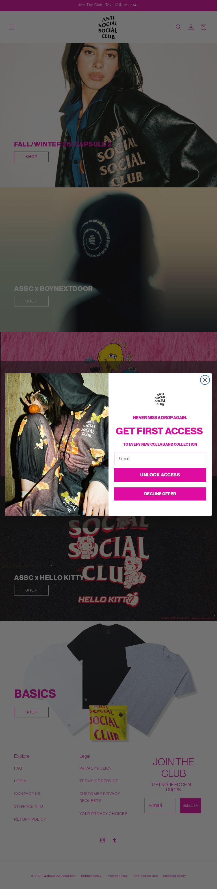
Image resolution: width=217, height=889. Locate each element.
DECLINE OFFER (160, 493)
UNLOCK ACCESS (160, 475)
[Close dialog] (205, 380)
